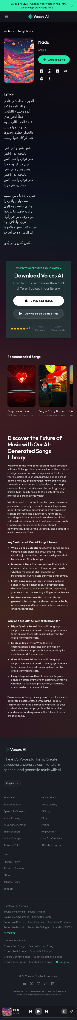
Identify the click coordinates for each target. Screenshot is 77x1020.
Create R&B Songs (40, 951)
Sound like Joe (35, 922)
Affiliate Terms (12, 882)
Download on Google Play (41, 313)
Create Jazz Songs (15, 962)
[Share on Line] (41, 78)
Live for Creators (51, 838)
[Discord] (24, 984)
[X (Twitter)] (31, 984)
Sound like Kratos (14, 922)
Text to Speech (12, 804)
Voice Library (49, 804)
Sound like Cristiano (59, 922)
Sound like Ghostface (16, 917)
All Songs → (63, 962)
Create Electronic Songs (47, 956)
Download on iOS (41, 300)
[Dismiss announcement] (72, 5)
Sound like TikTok (62, 927)
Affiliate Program (51, 845)
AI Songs (46, 811)
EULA (7, 875)
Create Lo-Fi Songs (41, 962)
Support (8, 888)
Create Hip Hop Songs (41, 946)
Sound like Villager (38, 927)
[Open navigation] (6, 16)
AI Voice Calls (12, 845)
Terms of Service (14, 868)
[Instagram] (38, 984)
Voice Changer (12, 838)
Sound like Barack (14, 927)
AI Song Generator (15, 824)
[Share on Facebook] (41, 71)
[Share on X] (57, 71)
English (10, 783)
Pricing (45, 824)
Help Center (48, 831)
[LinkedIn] (53, 984)
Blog (44, 818)
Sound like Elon (37, 911)
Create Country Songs (17, 956)
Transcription (12, 831)
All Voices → (11, 932)
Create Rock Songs (15, 951)
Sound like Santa (42, 917)
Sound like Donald (14, 911)
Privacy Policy (12, 861)
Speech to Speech (14, 811)
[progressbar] (38, 1017)
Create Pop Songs (14, 946)
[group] (38, 1017)
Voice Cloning (12, 818)
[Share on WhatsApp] (49, 71)
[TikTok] (45, 984)
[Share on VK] (65, 71)
